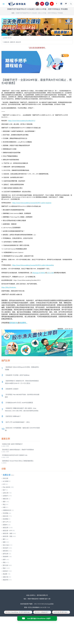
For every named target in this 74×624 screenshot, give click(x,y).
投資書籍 (5, 519)
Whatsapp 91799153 (38, 272)
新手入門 (5, 522)
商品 (4, 504)
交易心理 (5, 493)
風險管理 (5, 580)
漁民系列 (5, 551)
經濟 (4, 559)
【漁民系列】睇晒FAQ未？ (13, 416)
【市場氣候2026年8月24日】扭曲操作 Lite (14, 455)
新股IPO (5, 524)
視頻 (4, 568)
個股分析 (6, 42)
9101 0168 (50, 272)
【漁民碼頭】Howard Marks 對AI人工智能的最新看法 (17, 461)
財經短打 (5, 571)
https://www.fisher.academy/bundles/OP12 (21, 120)
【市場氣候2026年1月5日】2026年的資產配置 (19, 402)
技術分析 (5, 516)
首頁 (13, 13)
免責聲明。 (23, 323)
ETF (4, 484)
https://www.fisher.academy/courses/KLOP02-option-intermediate (33, 265)
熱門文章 (5, 553)
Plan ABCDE (6, 487)
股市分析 (5, 565)
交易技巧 (5, 495)
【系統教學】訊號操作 (11, 389)
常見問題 (5, 513)
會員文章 (18, 42)
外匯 (4, 507)
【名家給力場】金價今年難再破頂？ (12, 444)
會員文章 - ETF (7, 530)
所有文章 (5, 478)
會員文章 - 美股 (7, 536)
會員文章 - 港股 (7, 533)
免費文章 (12, 42)
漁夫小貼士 (6, 545)
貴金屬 (5, 574)
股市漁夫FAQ (13, 323)
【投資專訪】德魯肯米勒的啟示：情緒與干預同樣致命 (17, 449)
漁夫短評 (5, 548)
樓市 (4, 539)
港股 (4, 542)
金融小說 (5, 577)
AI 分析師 (5, 481)
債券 (4, 501)
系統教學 (5, 556)
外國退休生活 (7, 510)
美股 (4, 562)
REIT (4, 490)
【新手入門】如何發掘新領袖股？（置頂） (18, 422)
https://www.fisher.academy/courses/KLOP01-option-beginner (31, 202)
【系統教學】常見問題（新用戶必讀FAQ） (17, 375)
